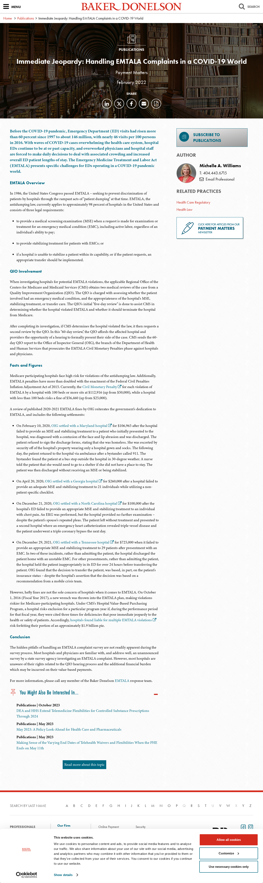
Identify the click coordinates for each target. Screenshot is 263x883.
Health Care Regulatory (193, 202)
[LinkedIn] (107, 104)
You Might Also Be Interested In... (49, 692)
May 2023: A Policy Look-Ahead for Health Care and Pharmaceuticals (68, 729)
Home (7, 18)
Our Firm (63, 826)
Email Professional (219, 179)
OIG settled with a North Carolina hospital (85, 503)
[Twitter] (119, 104)
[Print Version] (156, 104)
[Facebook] (131, 104)
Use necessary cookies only (229, 866)
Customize (226, 853)
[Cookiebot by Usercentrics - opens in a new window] (27, 875)
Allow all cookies (229, 839)
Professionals (22, 827)
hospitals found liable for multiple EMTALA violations (111, 620)
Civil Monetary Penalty (99, 386)
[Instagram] (250, 826)
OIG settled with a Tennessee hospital (81, 542)
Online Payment (108, 827)
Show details (63, 875)
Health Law (184, 209)
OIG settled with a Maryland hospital (79, 425)
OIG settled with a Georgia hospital (71, 481)
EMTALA (122, 680)
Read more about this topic (84, 764)
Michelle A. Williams (220, 165)
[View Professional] (186, 173)
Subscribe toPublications (207, 137)
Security (140, 827)
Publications (25, 18)
